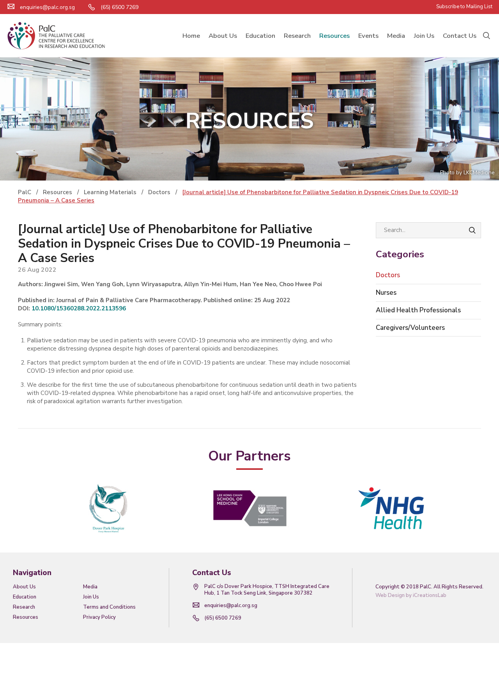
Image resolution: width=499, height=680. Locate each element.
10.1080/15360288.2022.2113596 (79, 308)
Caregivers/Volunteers (410, 327)
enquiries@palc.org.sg (47, 7)
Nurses (386, 292)
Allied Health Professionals (418, 310)
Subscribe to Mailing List (464, 6)
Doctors (388, 275)
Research (24, 607)
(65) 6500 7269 (222, 618)
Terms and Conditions (109, 607)
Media (90, 586)
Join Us (91, 596)
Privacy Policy (99, 617)
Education (24, 596)
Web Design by (410, 595)
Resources (25, 617)
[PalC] (56, 35)
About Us (24, 586)
